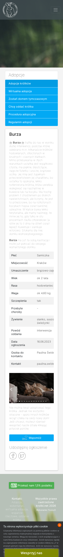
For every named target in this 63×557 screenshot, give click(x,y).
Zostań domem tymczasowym (28, 98)
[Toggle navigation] (55, 9)
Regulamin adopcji (20, 122)
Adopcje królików (20, 83)
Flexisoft (52, 510)
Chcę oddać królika (21, 106)
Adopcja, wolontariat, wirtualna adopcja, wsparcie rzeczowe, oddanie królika (17, 510)
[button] (11, 389)
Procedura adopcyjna (22, 114)
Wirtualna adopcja (20, 91)
